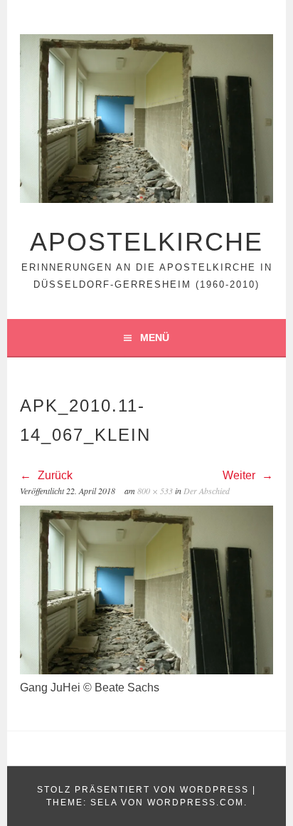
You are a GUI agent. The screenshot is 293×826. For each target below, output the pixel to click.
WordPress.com (195, 802)
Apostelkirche (146, 241)
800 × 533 (155, 490)
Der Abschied (206, 490)
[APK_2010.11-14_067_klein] (146, 670)
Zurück (54, 475)
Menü (154, 337)
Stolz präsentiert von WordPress (143, 790)
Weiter (240, 475)
